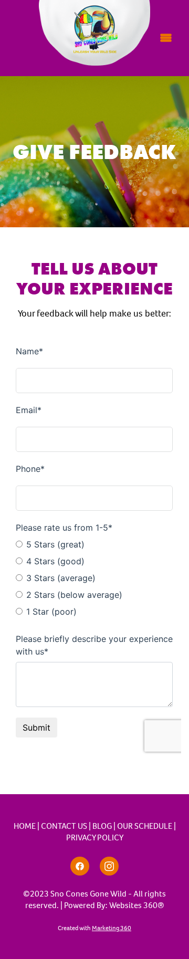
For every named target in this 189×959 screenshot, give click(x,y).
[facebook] (79, 866)
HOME (25, 825)
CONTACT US (64, 825)
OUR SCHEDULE (144, 825)
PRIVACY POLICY (94, 837)
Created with (94, 928)
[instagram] (109, 866)
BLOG (102, 825)
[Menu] (165, 37)
